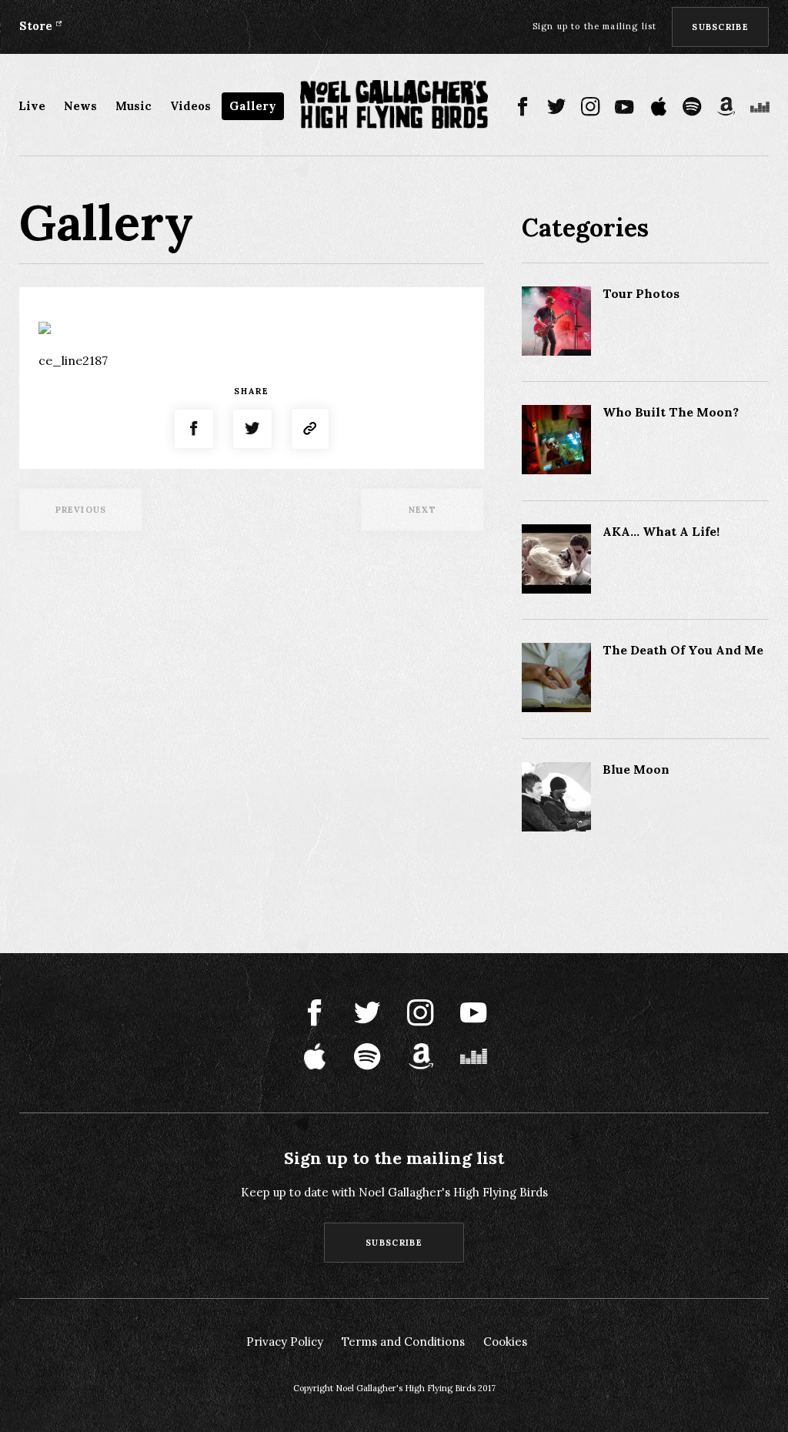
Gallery (252, 106)
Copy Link (310, 429)
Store (35, 25)
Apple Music (658, 106)
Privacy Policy (284, 1341)
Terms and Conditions (403, 1341)
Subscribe (720, 27)
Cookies (505, 1341)
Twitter (556, 106)
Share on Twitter (252, 429)
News (80, 106)
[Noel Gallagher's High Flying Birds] (394, 104)
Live (31, 106)
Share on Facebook (194, 429)
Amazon (726, 106)
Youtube (624, 106)
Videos (190, 106)
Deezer (760, 106)
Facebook (523, 106)
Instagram (590, 106)
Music (133, 106)
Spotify (692, 106)
